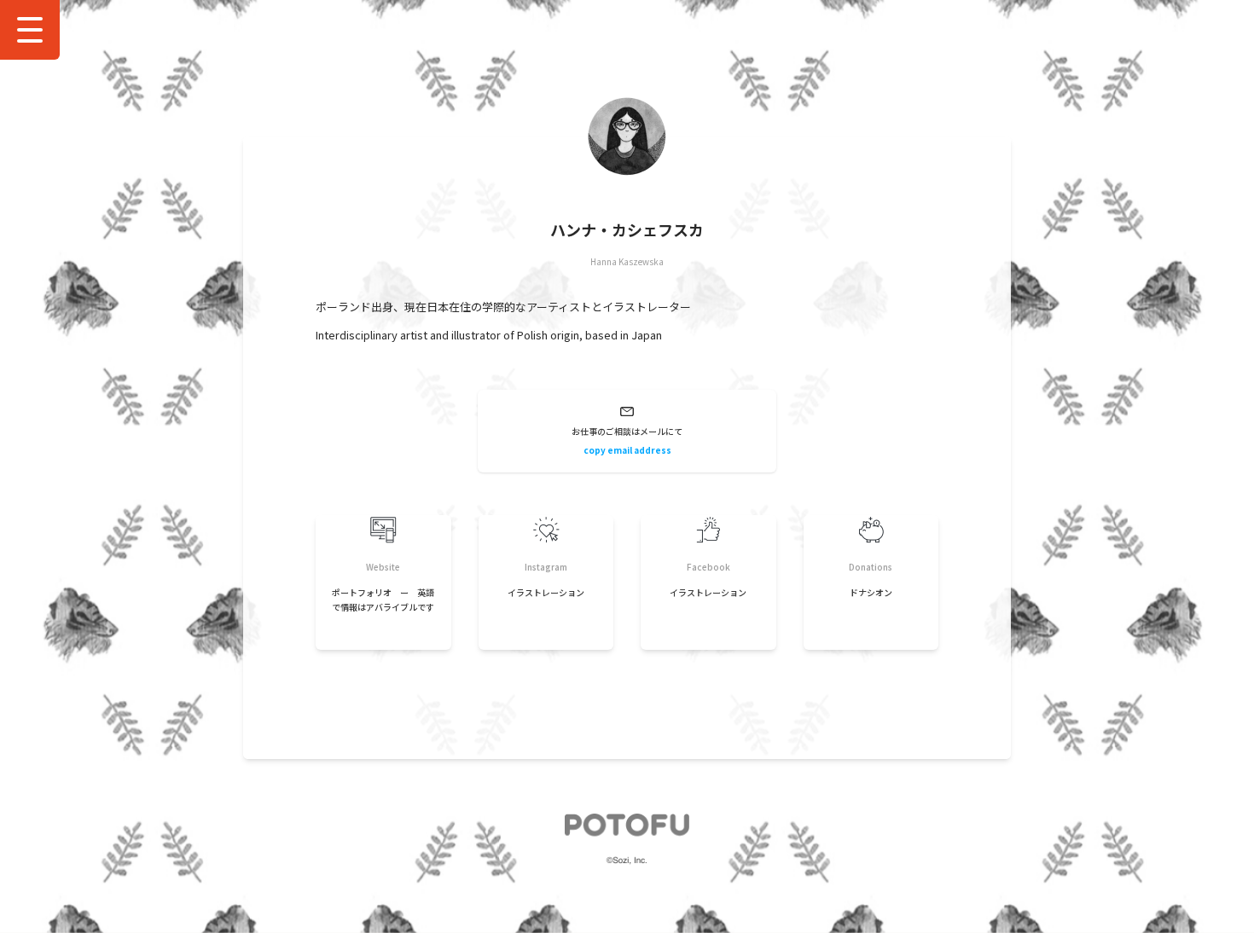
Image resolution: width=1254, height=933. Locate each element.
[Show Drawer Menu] (30, 30)
